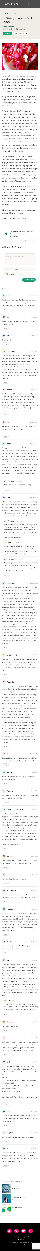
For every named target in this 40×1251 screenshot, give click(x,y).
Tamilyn (10, 772)
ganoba (9, 960)
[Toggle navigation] (31, 4)
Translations (21, 33)
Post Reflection (29, 280)
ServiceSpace (20, 1239)
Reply (5, 309)
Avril (8, 497)
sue (8, 1148)
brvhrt (9, 1062)
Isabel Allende (8, 26)
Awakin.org (12, 4)
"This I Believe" (21, 218)
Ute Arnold (11, 583)
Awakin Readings (9, 13)
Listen (8, 33)
